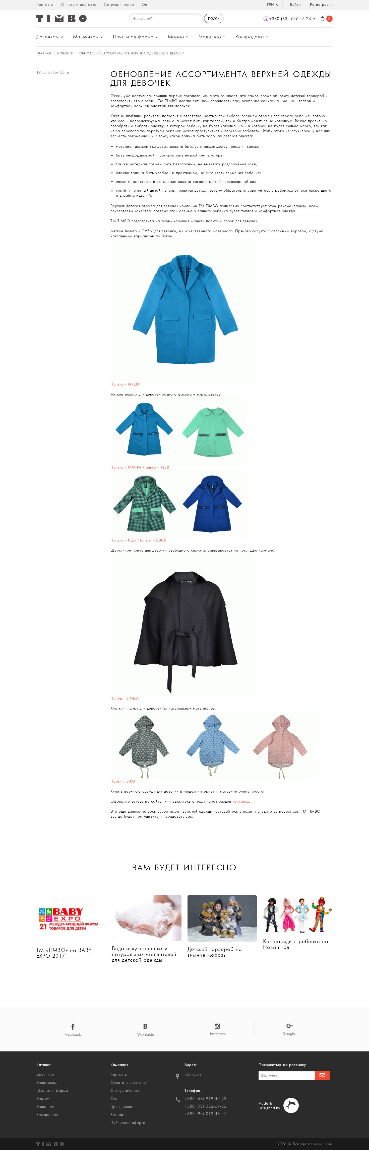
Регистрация (321, 5)
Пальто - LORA (152, 540)
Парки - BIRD (122, 781)
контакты (241, 801)
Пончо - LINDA (124, 699)
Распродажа (249, 37)
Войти (295, 5)
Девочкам (47, 37)
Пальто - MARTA (125, 467)
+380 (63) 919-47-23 (205, 1099)
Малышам (210, 37)
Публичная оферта (127, 1123)
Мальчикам (86, 37)
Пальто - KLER (123, 540)
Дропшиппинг (122, 1107)
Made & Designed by (269, 1105)
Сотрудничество (119, 5)
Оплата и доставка (78, 5)
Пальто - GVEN (124, 384)
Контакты (44, 5)
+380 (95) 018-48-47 (205, 1114)
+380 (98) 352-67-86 (205, 1106)
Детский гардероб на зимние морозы (215, 952)
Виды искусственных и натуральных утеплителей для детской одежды (144, 954)
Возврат (117, 1115)
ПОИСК (213, 19)
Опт (145, 5)
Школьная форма (133, 37)
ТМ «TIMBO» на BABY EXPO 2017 (64, 953)
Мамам (176, 37)
